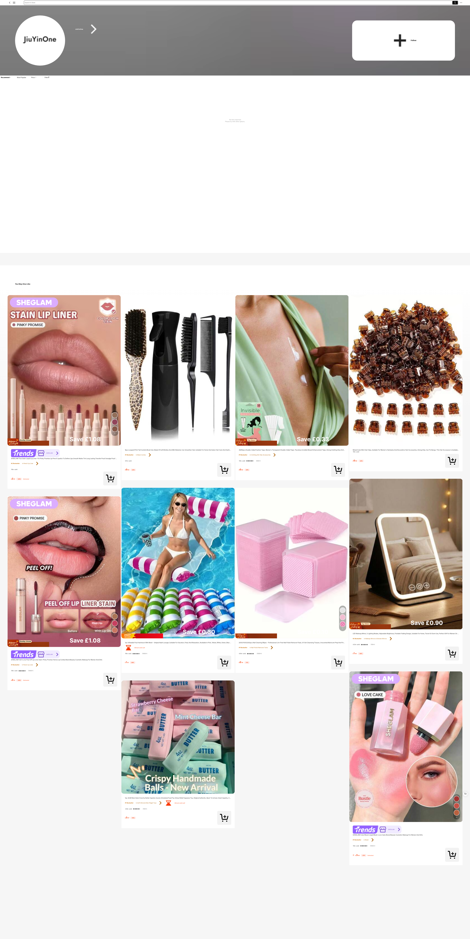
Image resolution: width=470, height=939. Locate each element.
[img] (64, 442)
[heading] (206, 29)
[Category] (14, 2)
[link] (40, 41)
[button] (9, 2)
